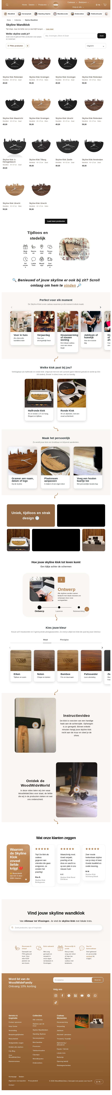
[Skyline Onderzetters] (72, 13)
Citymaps (36, 1055)
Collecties (18, 20)
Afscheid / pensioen (64, 1034)
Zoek (102, 36)
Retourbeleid (13, 1039)
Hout (45, 640)
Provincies (36, 1046)
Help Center (13, 1026)
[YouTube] (82, 995)
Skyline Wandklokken (40, 1030)
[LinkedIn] (75, 995)
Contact (11, 1085)
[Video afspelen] (35, 725)
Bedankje (60, 1057)
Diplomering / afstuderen (62, 1044)
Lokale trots (61, 1053)
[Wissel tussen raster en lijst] (28, 46)
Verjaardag (61, 1026)
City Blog (12, 1051)
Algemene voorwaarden (17, 1081)
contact (89, 956)
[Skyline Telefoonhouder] (88, 13)
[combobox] (56, 928)
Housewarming (62, 1022)
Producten (42, 5)
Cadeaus (71, 2)
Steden (32, 5)
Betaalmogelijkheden (16, 1034)
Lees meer (49, 29)
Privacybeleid (33, 1081)
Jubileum (60, 1030)
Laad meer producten (56, 221)
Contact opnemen (15, 1022)
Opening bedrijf (62, 1061)
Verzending (13, 1030)
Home (24, 5)
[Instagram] (55, 995)
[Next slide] (100, 307)
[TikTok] (55, 1002)
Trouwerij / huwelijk (64, 1039)
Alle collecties (38, 1020)
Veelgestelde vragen (16, 1043)
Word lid (97, 980)
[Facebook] (62, 995)
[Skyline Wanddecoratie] (55, 13)
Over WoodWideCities (15, 1056)
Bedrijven (83, 2)
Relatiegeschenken (64, 1065)
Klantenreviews (14, 1061)
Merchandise (37, 1042)
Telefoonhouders (39, 1050)
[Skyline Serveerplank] (19, 13)
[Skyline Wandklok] (5, 13)
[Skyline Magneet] (106, 13)
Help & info (77, 7)
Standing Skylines (39, 1034)
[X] (69, 995)
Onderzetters (37, 1063)
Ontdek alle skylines (16, 1047)
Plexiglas (64, 640)
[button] (20, 321)
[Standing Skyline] (35, 13)
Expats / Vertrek (62, 1049)
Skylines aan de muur (38, 1025)
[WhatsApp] (95, 995)
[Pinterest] (88, 995)
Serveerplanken (38, 1038)
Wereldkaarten (38, 1059)
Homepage (13, 1077)
